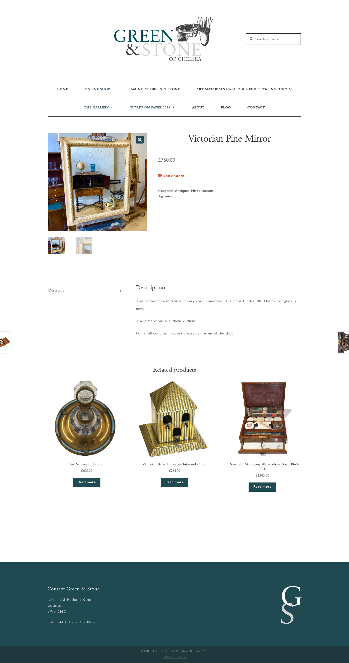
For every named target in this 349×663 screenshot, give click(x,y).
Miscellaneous (202, 191)
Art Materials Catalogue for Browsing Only (242, 89)
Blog (226, 107)
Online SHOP (97, 89)
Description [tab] (57, 291)
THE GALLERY (96, 107)
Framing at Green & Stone (153, 89)
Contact (256, 107)
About (198, 107)
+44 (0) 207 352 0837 (76, 622)
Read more (87, 482)
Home (62, 89)
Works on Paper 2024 (150, 107)
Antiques (182, 191)
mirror (170, 196)
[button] (140, 140)
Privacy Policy (175, 657)
